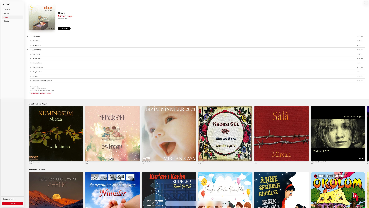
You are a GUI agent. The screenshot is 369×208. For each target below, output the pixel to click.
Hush (86, 107)
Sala (255, 107)
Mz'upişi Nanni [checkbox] (37, 41)
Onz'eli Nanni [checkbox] (37, 45)
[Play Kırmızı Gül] (200, 158)
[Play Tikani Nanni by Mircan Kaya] (31, 54)
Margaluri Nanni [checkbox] (37, 72)
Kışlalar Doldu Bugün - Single (319, 107)
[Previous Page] (27, 133)
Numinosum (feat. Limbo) (36, 107)
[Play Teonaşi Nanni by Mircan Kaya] (31, 59)
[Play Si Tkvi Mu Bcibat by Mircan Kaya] (31, 67)
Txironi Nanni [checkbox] (36, 36)
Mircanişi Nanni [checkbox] (37, 63)
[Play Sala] (256, 158)
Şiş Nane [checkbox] (35, 76)
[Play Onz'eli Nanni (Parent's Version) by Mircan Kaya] (31, 81)
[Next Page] (367, 133)
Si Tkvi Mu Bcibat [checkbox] (38, 67)
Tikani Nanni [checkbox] (36, 54)
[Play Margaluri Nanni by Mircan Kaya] (31, 72)
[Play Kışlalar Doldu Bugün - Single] (313, 158)
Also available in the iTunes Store (40, 93)
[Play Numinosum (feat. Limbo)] (31, 158)
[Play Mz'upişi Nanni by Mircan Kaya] (31, 41)
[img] (7, 4)
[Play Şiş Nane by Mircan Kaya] (31, 76)
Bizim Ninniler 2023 (147, 107)
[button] (12, 9)
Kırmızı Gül (201, 107)
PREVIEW (358, 36)
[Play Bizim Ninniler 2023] (144, 158)
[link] (38, 104)
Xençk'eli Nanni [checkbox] (37, 49)
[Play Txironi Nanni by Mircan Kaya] (31, 36)
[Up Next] (223, 203)
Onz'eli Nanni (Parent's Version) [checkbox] (42, 80)
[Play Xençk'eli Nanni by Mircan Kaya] (31, 50)
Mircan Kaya (65, 16)
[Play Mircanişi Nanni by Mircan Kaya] (31, 63)
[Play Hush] (87, 158)
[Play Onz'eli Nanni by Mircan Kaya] (31, 45)
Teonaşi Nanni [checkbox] (37, 58)
